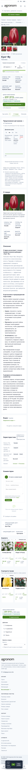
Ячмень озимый (5, 706)
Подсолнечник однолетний (8, 701)
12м (16, 132)
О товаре (16, 114)
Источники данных (6, 743)
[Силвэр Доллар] (7, 546)
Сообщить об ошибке (10, 516)
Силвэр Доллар (6, 552)
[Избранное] (21, 6)
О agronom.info (5, 740)
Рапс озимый (4, 709)
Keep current (19, 764)
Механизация (4, 684)
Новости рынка (5, 718)
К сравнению (9, 628)
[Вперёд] (15, 539)
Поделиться (9, 632)
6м (12, 132)
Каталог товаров (15, 14)
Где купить (6, 114)
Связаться (4, 750)
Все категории (5, 689)
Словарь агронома (6, 723)
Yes (13, 764)
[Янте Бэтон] (7, 582)
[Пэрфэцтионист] (21, 582)
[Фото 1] (3, 48)
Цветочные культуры (6, 22)
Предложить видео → (9, 420)
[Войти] (25, 6)
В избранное (7, 107)
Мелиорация (4, 687)
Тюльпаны (18, 22)
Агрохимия (4, 682)
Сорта (19, 20)
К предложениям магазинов (13, 104)
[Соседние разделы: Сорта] (22, 20)
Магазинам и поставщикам (8, 745)
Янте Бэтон (5, 588)
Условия (3, 761)
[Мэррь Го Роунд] (21, 546)
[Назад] (11, 539)
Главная (3, 20)
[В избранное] (11, 543)
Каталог (12, 575)
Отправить (8, 500)
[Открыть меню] (2, 6)
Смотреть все (22, 539)
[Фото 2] (9, 48)
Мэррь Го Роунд (20, 552)
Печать (7, 635)
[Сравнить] (11, 546)
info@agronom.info (8, 672)
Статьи (24, 768)
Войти (17, 497)
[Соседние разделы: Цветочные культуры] (14, 22)
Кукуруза (3, 699)
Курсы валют (4, 731)
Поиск (3, 733)
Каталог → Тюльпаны (18, 463)
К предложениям (14, 617)
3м (9, 132)
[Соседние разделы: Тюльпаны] (22, 22)
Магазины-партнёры (6, 728)
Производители (5, 726)
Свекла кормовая (6, 704)
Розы (16, 169)
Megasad (11, 169)
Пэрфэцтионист (20, 588)
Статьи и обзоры (5, 716)
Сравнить (22, 107)
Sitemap (3, 763)
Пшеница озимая (5, 696)
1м (6, 132)
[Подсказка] (9, 444)
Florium (18, 167)
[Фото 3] (14, 48)
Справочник (4, 721)
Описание (23, 114)
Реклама (3, 748)
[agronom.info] (10, 6)
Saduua (20, 169)
